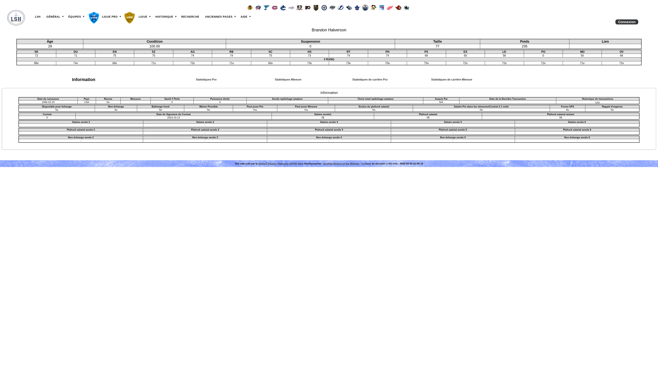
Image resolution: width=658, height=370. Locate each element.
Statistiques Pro (206, 79)
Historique (164, 16)
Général (53, 16)
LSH (38, 16)
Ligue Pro (110, 16)
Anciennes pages (219, 16)
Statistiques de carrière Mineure (451, 79)
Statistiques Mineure (288, 79)
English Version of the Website (342, 163)
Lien (597, 102)
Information (83, 79)
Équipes (74, 16)
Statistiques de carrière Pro (370, 79)
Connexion (627, 22)
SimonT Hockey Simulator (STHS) (277, 163)
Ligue (143, 16)
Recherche (190, 16)
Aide (244, 16)
